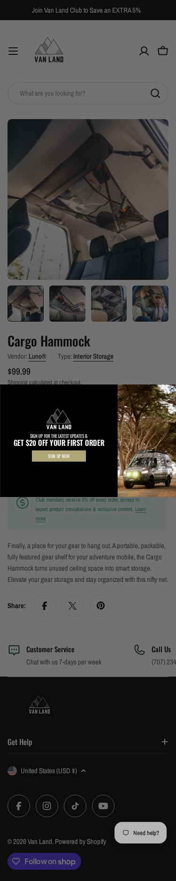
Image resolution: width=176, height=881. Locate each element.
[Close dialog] (172, 389)
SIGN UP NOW (59, 455)
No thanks (59, 469)
